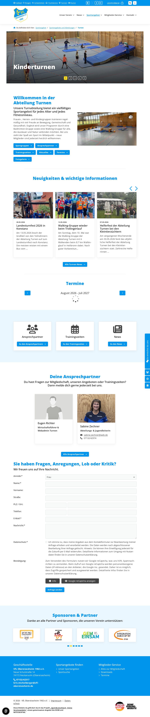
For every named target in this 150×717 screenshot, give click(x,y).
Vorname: (18, 490)
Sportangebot (93, 15)
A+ (101, 3)
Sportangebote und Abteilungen (62, 28)
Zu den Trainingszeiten (73, 344)
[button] (65, 78)
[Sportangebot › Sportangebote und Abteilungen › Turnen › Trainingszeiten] (75, 329)
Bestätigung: (19, 560)
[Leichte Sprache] (122, 3)
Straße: (17, 497)
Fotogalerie (21, 159)
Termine (61, 152)
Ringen (28, 3)
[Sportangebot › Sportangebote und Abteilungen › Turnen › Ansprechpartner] (32, 329)
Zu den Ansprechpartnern (31, 344)
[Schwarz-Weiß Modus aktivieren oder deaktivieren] (88, 3)
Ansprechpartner (45, 145)
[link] (33, 225)
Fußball (19, 3)
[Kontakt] (147, 360)
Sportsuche (64, 672)
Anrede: (17, 476)
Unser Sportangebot (68, 668)
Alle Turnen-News (73, 264)
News (79, 15)
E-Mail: (17, 518)
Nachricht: (19, 525)
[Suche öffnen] (130, 3)
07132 (19, 679)
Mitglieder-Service (113, 15)
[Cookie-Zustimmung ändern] (5, 711)
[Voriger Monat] (27, 293)
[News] (147, 385)
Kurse (73, 3)
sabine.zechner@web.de (96, 435)
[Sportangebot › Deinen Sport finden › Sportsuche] (147, 378)
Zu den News (116, 344)
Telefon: (17, 511)
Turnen (64, 3)
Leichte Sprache (113, 3)
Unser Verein (65, 15)
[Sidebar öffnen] (135, 3)
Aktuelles (43, 152)
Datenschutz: (20, 542)
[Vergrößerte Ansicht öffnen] (107, 129)
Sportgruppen (22, 145)
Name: (17, 483)
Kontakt (130, 15)
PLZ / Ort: (18, 504)
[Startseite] (27, 15)
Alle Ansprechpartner (73, 454)
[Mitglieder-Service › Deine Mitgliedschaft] (147, 372)
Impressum (56, 700)
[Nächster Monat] (122, 293)
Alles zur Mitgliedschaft (113, 668)
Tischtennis (53, 3)
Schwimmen (39, 3)
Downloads (106, 672)
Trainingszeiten (23, 152)
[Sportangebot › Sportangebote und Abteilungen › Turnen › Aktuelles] (118, 329)
